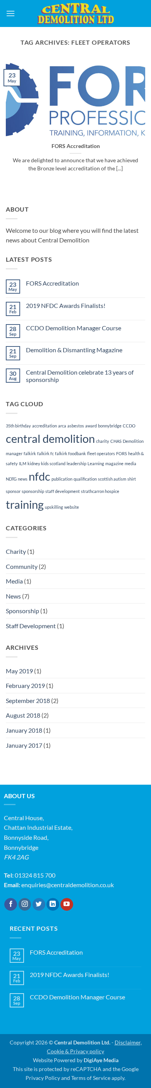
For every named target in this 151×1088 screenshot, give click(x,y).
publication (61, 478)
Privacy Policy (43, 1078)
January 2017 (24, 745)
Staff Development (31, 625)
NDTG (11, 478)
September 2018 (28, 700)
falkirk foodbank (70, 453)
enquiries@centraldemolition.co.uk (67, 884)
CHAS (116, 441)
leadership (76, 463)
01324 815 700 (35, 875)
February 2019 (25, 685)
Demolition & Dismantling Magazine (74, 349)
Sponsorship (22, 610)
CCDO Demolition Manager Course (73, 327)
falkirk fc (45, 453)
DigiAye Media (101, 1060)
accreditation (44, 425)
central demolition (50, 438)
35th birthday (18, 425)
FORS (121, 453)
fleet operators (101, 453)
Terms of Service (90, 1078)
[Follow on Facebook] (10, 904)
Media (14, 581)
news (22, 478)
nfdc (39, 476)
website (71, 507)
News (13, 596)
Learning (96, 463)
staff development (62, 491)
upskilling (54, 507)
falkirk (30, 453)
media (130, 463)
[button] (10, 13)
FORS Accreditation (75, 146)
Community (22, 566)
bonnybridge (110, 425)
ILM (22, 463)
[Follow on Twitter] (39, 904)
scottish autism (112, 478)
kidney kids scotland (46, 463)
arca (62, 425)
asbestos (75, 425)
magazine (114, 463)
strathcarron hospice (100, 491)
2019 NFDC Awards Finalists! (65, 305)
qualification (85, 478)
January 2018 (24, 730)
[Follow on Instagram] (25, 904)
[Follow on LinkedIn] (52, 904)
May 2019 (19, 670)
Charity (16, 551)
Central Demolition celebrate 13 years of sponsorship (80, 375)
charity (102, 441)
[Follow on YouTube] (66, 904)
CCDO (129, 425)
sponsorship (33, 491)
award (91, 425)
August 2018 (23, 715)
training (25, 504)
